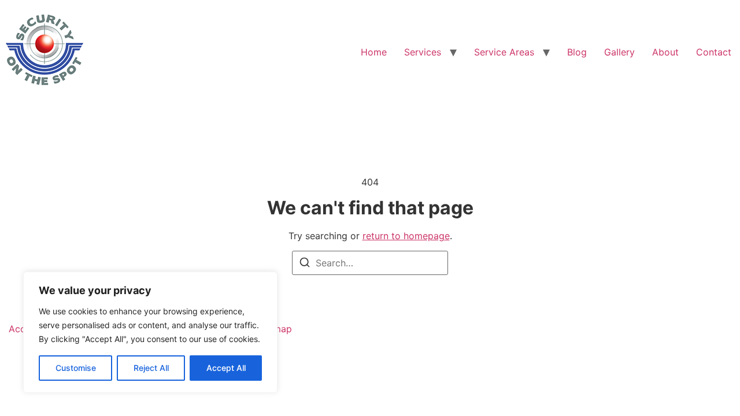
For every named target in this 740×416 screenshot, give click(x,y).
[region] (150, 332)
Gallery (619, 52)
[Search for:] (370, 263)
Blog (577, 52)
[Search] (305, 264)
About (665, 52)
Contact (713, 52)
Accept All (226, 368)
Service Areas (504, 52)
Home (374, 52)
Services (422, 52)
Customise (76, 368)
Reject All (151, 368)
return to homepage (406, 236)
